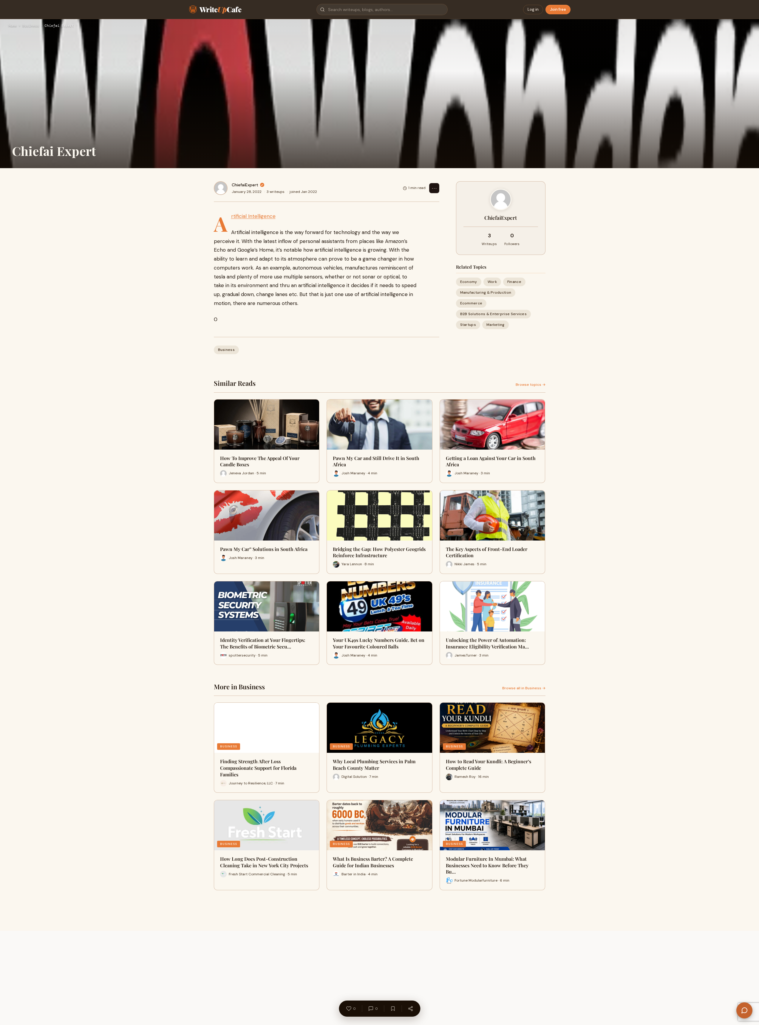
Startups (468, 325)
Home (12, 26)
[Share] (410, 1009)
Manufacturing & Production (485, 292)
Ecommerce (471, 303)
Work (492, 281)
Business (30, 26)
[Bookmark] (392, 1009)
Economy (468, 281)
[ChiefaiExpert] (221, 188)
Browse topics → (530, 384)
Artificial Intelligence (253, 216)
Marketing (495, 325)
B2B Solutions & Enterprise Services (493, 314)
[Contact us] (744, 1010)
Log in (533, 9)
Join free (558, 9)
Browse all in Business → (523, 688)
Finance (514, 281)
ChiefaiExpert (245, 185)
